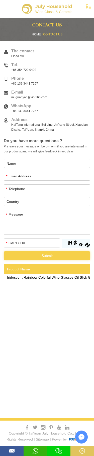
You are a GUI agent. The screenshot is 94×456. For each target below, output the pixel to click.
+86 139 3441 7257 (24, 111)
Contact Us (47, 25)
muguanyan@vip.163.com (29, 97)
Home (36, 34)
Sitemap (42, 439)
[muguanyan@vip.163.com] (12, 451)
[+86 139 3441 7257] (35, 451)
